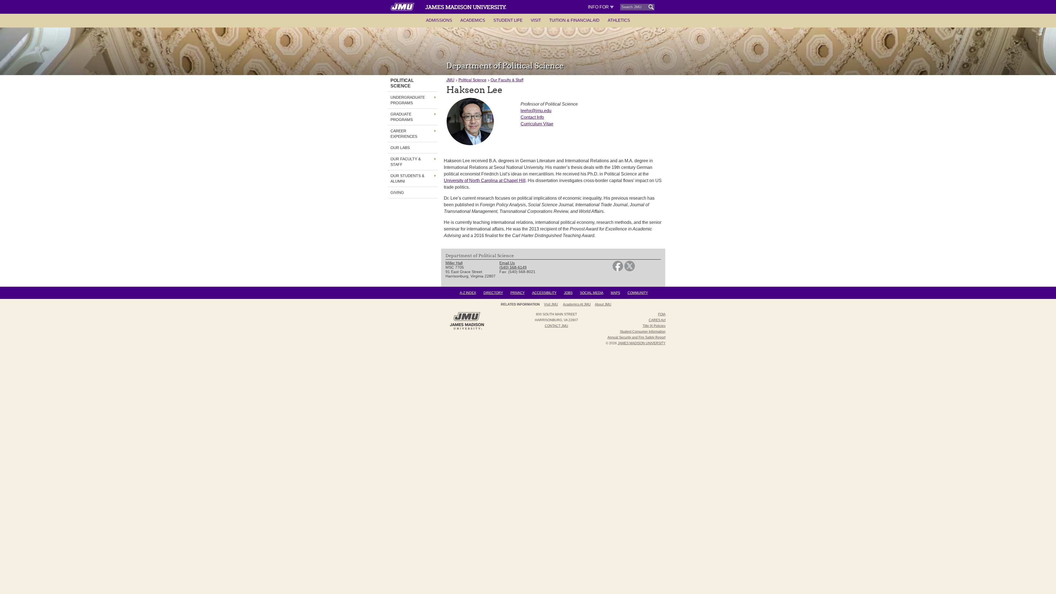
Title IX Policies (654, 326)
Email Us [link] (507, 263)
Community (638, 293)
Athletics (619, 20)
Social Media (591, 293)
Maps (615, 293)
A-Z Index (468, 293)
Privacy (517, 293)
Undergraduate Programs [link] (408, 100)
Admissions (439, 20)
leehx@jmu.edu (536, 110)
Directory (493, 293)
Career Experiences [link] (404, 134)
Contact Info (532, 117)
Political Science (472, 79)
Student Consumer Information (643, 332)
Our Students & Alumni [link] (407, 178)
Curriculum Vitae (537, 124)
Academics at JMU (577, 304)
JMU (450, 79)
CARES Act (657, 320)
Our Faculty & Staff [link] (406, 162)
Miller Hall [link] (454, 263)
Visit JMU (551, 304)
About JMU (603, 304)
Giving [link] (397, 192)
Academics (472, 20)
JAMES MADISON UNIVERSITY (642, 343)
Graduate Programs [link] (402, 117)
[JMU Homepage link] (467, 329)
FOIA (662, 314)
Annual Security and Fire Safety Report (636, 337)
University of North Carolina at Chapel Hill (485, 180)
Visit (536, 20)
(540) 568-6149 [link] (513, 267)
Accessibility (544, 293)
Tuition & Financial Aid (574, 20)
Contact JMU (556, 326)
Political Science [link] (402, 83)
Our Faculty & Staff (507, 79)
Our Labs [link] (400, 147)
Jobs (568, 293)
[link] (617, 270)
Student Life (507, 20)
